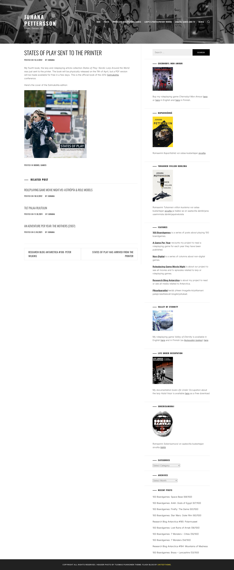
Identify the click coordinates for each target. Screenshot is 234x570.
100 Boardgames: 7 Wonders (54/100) (172, 540)
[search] (208, 21)
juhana (51, 59)
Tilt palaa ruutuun (35, 208)
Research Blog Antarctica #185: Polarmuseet (175, 521)
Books (37, 165)
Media (201, 21)
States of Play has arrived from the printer (112, 254)
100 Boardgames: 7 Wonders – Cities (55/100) (176, 534)
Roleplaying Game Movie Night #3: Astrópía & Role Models (58, 190)
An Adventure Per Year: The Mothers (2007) (49, 226)
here (205, 96)
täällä (163, 447)
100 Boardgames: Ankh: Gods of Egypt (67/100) (177, 503)
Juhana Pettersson (40, 20)
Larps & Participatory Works (158, 21)
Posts (106, 21)
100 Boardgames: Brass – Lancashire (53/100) (176, 552)
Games (43, 165)
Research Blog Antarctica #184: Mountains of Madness (180, 546)
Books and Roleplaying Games (127, 21)
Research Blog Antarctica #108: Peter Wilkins (49, 254)
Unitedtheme (164, 565)
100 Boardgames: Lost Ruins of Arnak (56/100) (176, 527)
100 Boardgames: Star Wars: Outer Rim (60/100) (177, 515)
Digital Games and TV (185, 21)
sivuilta (202, 153)
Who (98, 21)
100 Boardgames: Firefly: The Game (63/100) (175, 509)
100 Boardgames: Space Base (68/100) (172, 496)
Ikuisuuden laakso (193, 340)
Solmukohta (113, 74)
